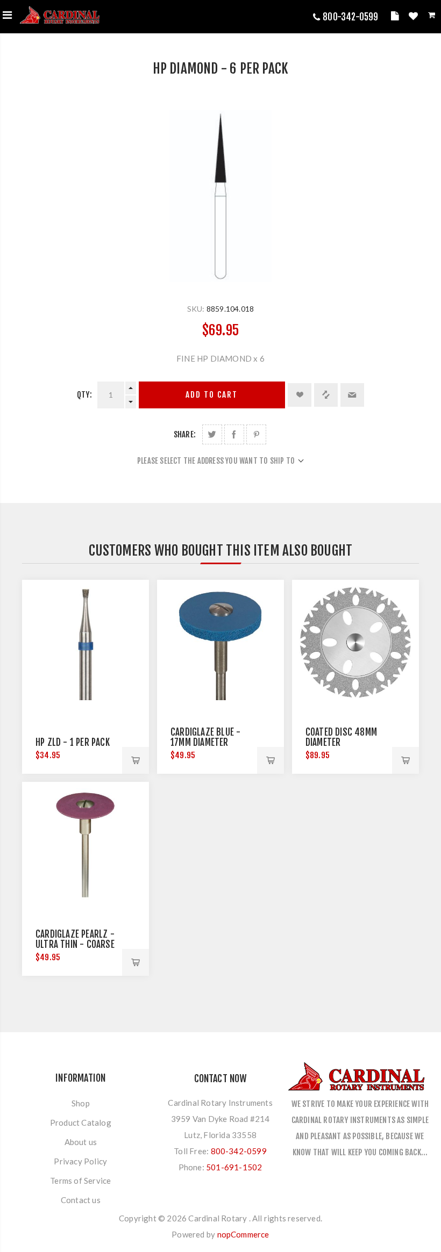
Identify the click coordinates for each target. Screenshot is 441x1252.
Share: (185, 434)
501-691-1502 (234, 1167)
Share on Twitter (212, 434)
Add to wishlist (299, 395)
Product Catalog (80, 1122)
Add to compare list (326, 395)
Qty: (84, 395)
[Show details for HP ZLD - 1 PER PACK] (85, 643)
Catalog (396, 18)
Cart (432, 17)
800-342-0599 (350, 17)
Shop (81, 1103)
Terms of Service (80, 1180)
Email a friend (352, 395)
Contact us (81, 1200)
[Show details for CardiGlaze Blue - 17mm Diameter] (220, 643)
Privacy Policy (80, 1161)
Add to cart (212, 395)
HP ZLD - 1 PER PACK (72, 742)
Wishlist (414, 18)
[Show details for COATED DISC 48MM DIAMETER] (355, 643)
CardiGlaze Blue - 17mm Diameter (205, 737)
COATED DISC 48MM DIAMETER (341, 737)
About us (81, 1142)
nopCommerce (243, 1234)
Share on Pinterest (256, 434)
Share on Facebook (234, 434)
